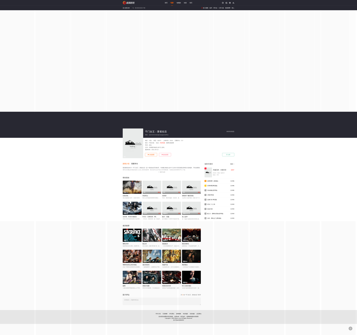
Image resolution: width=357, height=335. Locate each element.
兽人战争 (185, 216)
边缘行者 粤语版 (212, 199)
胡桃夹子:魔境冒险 (188, 195)
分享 (228, 154)
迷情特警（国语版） (213, 181)
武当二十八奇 (211, 204)
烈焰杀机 (125, 195)
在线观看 (151, 154)
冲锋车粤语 (210, 195)
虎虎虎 (164, 195)
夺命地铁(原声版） (212, 190)
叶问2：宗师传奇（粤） (150, 216)
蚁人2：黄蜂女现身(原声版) (215, 213)
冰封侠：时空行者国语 (130, 216)
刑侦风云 (145, 195)
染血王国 (210, 209)
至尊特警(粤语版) (212, 185)
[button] (127, 164)
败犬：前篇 (165, 216)
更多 (232, 164)
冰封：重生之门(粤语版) (214, 218)
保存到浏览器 (230, 131)
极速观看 (165, 154)
